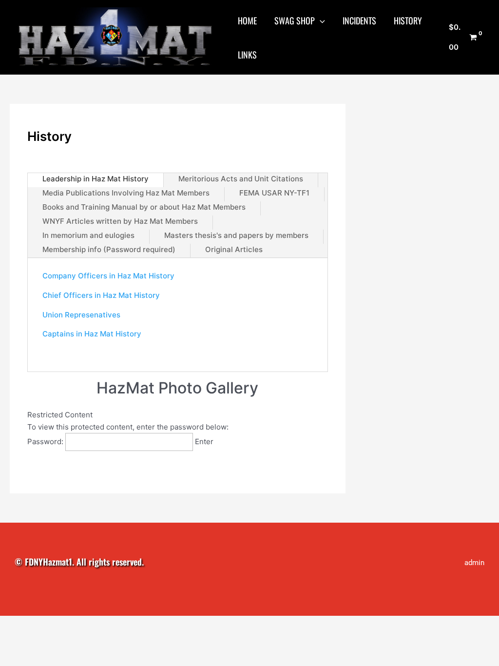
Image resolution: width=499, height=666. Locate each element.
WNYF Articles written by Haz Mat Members (120, 221)
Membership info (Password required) (108, 249)
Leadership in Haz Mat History (95, 178)
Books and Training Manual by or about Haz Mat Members (144, 207)
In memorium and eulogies (88, 235)
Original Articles (234, 249)
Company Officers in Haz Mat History (108, 275)
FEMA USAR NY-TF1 (274, 192)
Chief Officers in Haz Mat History (101, 295)
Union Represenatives (81, 314)
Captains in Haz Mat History (91, 333)
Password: (46, 441)
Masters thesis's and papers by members (236, 235)
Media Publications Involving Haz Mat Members (126, 192)
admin (474, 562)
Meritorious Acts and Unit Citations (240, 178)
